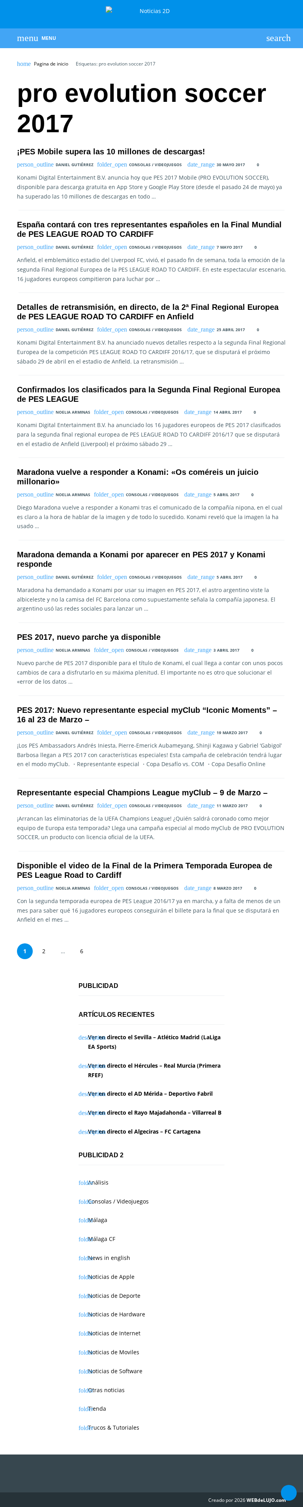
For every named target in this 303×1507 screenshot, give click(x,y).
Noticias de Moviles (113, 1352)
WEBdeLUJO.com (266, 1500)
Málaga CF (101, 1239)
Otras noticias (106, 1390)
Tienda (97, 1408)
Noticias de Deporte (114, 1295)
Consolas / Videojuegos (155, 164)
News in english (109, 1257)
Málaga (97, 1220)
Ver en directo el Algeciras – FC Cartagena (144, 1131)
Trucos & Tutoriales (113, 1427)
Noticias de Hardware (116, 1314)
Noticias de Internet (114, 1333)
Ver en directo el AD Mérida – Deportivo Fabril (150, 1093)
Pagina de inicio (51, 64)
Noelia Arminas (73, 412)
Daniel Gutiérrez (75, 164)
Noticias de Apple (111, 1276)
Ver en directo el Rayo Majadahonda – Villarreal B (154, 1112)
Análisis (98, 1182)
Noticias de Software (115, 1371)
